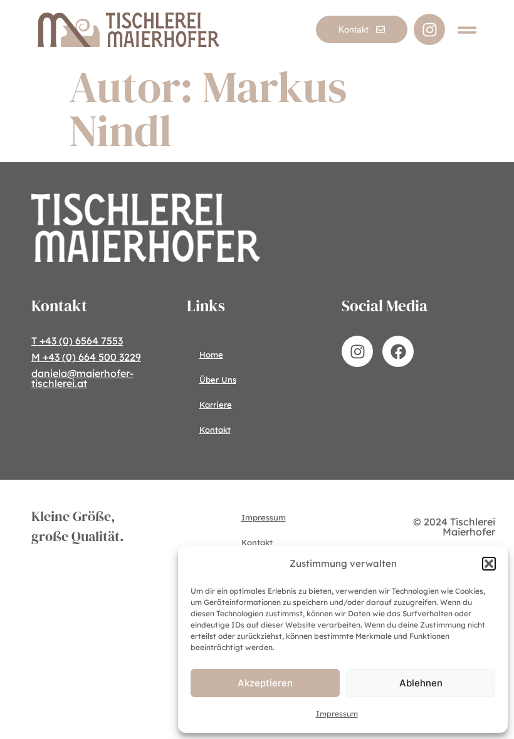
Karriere (215, 405)
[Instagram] (429, 29)
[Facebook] (398, 351)
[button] (489, 563)
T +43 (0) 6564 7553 (77, 340)
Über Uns (217, 380)
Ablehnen (421, 683)
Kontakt (215, 430)
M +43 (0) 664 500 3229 (86, 357)
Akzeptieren (265, 683)
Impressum (337, 713)
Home (211, 354)
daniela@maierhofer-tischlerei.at (82, 378)
